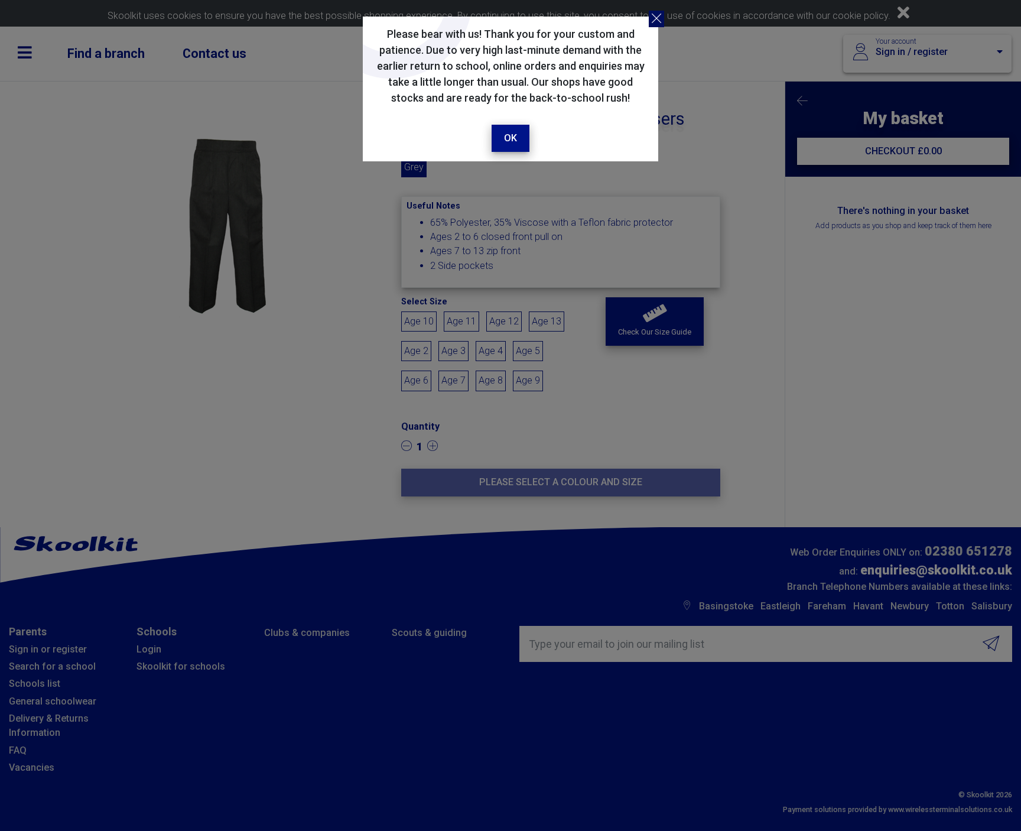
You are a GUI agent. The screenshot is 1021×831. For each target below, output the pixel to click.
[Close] (656, 19)
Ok (510, 138)
